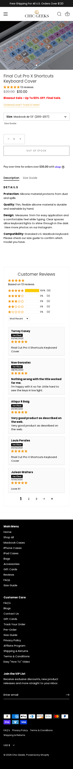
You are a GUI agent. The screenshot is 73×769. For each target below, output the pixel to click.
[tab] (13, 178)
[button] (12, 87)
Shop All (9, 537)
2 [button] (28, 499)
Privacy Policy (12, 640)
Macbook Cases (14, 542)
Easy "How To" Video (17, 661)
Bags (7, 558)
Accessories (11, 564)
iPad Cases (11, 553)
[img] (36, 342)
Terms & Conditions (17, 656)
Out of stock (36, 150)
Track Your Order (14, 624)
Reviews (9, 574)
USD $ (7, 745)
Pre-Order (10, 629)
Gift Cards (10, 569)
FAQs (7, 580)
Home (8, 532)
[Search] (59, 15)
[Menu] (6, 14)
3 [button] (36, 499)
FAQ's (7, 603)
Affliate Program (14, 645)
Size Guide (10, 123)
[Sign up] (67, 695)
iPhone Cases (13, 548)
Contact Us (11, 613)
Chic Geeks (18, 754)
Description (11, 178)
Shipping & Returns (16, 651)
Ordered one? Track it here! (22, 105)
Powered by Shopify (37, 754)
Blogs (7, 608)
